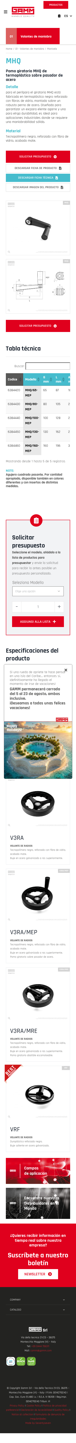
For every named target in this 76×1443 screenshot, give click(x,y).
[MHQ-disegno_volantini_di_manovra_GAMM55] (38, 261)
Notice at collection (22, 1414)
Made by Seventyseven (38, 1423)
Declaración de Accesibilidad (36, 1410)
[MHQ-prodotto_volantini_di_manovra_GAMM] (38, 202)
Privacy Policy (17, 1405)
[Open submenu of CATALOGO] (63, 1310)
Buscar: (19, 366)
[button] (5, 12)
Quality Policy (61, 1410)
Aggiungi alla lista (35, 621)
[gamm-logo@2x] (23, 8)
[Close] (65, 670)
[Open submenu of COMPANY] (63, 1300)
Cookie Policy (34, 1405)
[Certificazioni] (38, 1361)
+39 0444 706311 (40, 1346)
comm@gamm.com (41, 1350)
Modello (37, 582)
